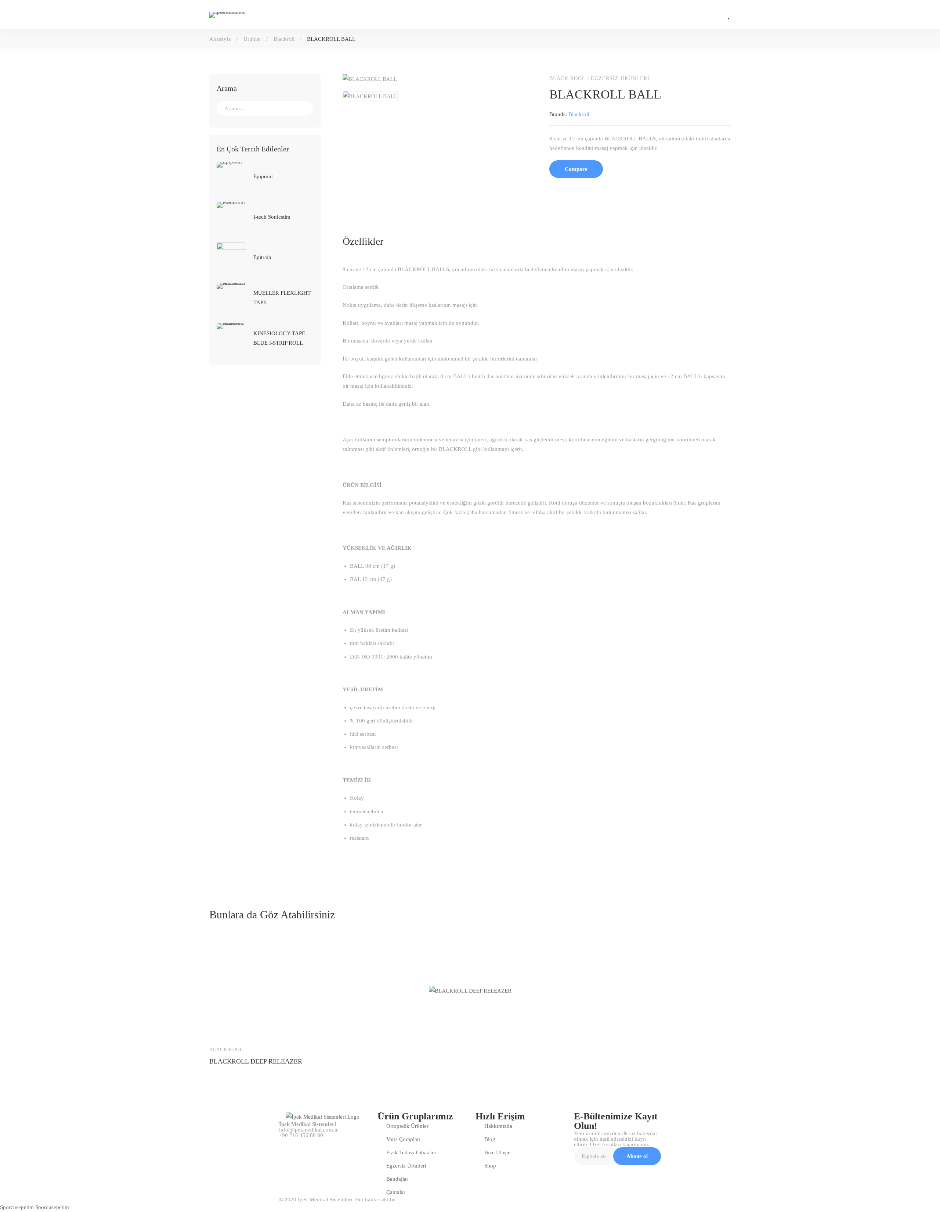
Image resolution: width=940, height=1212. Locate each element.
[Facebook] (552, 190)
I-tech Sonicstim (271, 217)
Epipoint (263, 176)
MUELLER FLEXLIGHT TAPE (282, 297)
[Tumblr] (614, 190)
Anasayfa (220, 39)
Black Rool (567, 78)
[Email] (598, 190)
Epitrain (262, 257)
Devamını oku (222, 1029)
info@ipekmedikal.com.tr (308, 1130)
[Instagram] (697, 14)
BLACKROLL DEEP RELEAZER (255, 1061)
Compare (576, 169)
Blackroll (284, 39)
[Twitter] (568, 190)
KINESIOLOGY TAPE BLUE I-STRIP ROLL (279, 338)
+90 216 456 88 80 (301, 1135)
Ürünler (252, 39)
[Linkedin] (583, 190)
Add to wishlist (243, 1029)
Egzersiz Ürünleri (620, 78)
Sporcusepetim (17, 1207)
